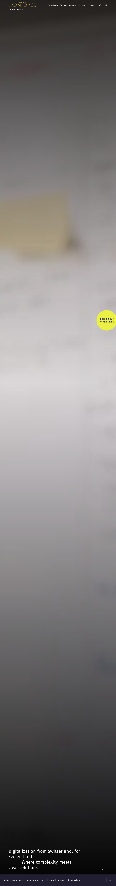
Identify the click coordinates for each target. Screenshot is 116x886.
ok (110, 880)
